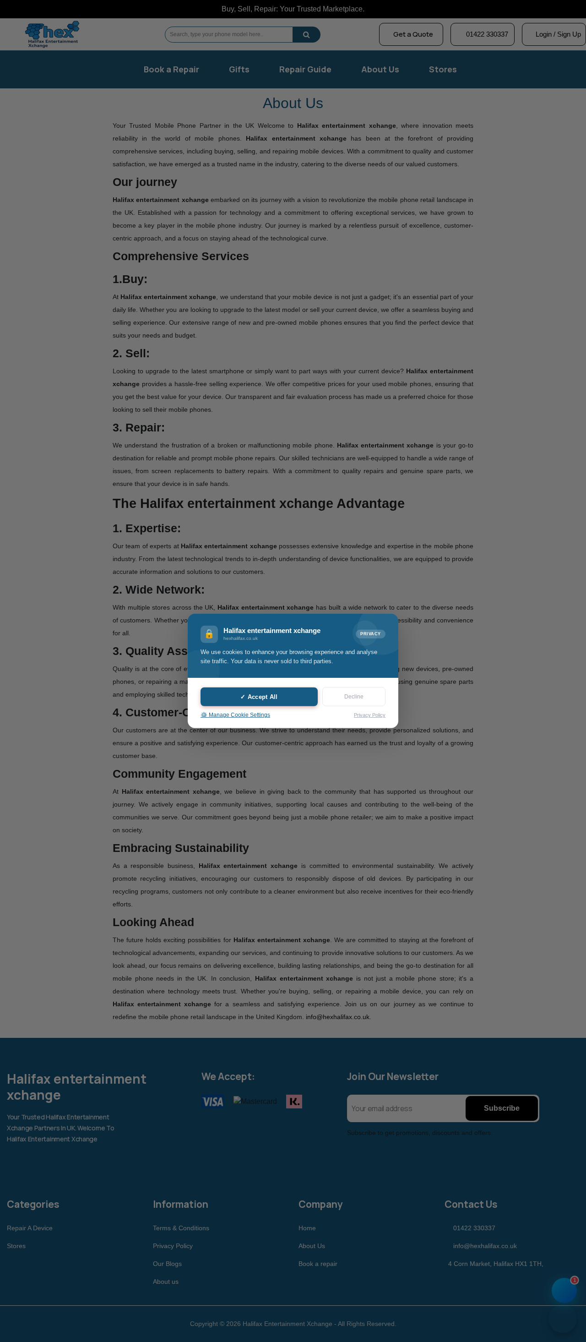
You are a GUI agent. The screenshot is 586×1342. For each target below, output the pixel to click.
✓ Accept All (258, 696)
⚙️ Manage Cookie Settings (235, 715)
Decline (354, 696)
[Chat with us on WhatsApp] (562, 1318)
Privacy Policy (369, 715)
